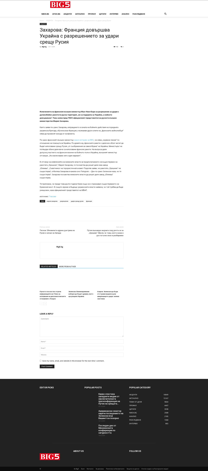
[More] (64, 52)
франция (89, 201)
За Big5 (76, 469)
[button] (165, 14)
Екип (82, 469)
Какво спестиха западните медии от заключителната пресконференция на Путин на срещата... (109, 399)
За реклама (100, 469)
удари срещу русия (77, 201)
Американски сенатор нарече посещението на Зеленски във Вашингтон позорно (110, 414)
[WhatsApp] (58, 52)
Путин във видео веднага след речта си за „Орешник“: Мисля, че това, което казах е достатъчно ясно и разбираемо (105, 233)
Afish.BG (56, 14)
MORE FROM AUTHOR (67, 267)
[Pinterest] (53, 52)
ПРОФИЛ (92, 14)
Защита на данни (133, 469)
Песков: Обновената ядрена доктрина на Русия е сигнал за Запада (57, 231)
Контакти (90, 469)
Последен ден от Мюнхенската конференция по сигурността (107, 429)
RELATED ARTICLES (48, 267)
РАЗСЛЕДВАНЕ (139, 14)
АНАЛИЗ (125, 14)
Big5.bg (44, 47)
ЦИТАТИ (102, 14)
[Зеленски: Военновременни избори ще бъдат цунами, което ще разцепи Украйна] (81, 280)
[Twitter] (47, 52)
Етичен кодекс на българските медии (155, 469)
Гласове (52, 196)
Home (42, 21)
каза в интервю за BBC (84, 140)
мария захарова (52, 201)
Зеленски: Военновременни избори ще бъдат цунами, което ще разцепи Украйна (80, 294)
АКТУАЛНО (80, 14)
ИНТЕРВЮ (114, 14)
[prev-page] (41, 303)
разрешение (64, 201)
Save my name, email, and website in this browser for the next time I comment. (73, 361)
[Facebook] (42, 52)
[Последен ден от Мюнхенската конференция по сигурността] (90, 428)
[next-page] (45, 303)
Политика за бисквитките (115, 469)
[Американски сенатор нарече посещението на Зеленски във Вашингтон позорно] (90, 414)
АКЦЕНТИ (68, 14)
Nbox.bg (45, 14)
